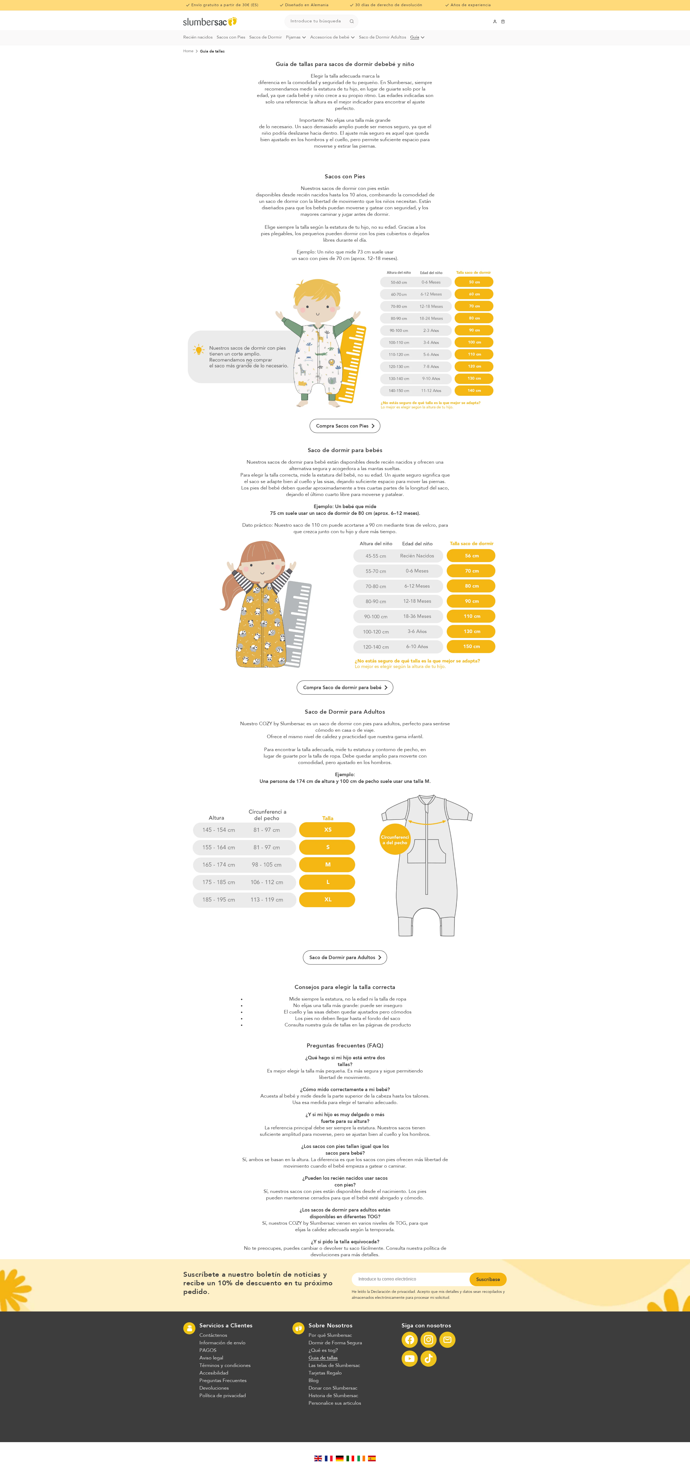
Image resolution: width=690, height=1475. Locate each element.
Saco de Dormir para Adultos (342, 957)
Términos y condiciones (225, 1365)
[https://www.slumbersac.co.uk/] (318, 1459)
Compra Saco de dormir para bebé (342, 687)
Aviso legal (211, 1358)
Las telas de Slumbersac (334, 1365)
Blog (314, 1380)
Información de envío (222, 1343)
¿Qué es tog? (323, 1350)
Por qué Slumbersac (330, 1335)
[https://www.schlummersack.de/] (340, 1459)
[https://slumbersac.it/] (350, 1459)
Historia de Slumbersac (333, 1395)
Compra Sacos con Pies (342, 426)
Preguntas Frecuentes (223, 1380)
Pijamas (293, 37)
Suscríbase (488, 1279)
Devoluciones (214, 1388)
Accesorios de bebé (329, 37)
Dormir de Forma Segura (335, 1343)
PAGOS (207, 1350)
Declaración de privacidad (393, 1292)
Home (188, 51)
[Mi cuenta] (495, 21)
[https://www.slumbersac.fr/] (329, 1459)
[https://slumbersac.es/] (372, 1459)
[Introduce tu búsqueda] (352, 21)
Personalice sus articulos (335, 1403)
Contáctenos (213, 1335)
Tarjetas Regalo (325, 1373)
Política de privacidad (222, 1395)
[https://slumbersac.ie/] (361, 1459)
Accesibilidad (213, 1373)
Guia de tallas (212, 51)
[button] (503, 21)
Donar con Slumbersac (333, 1388)
